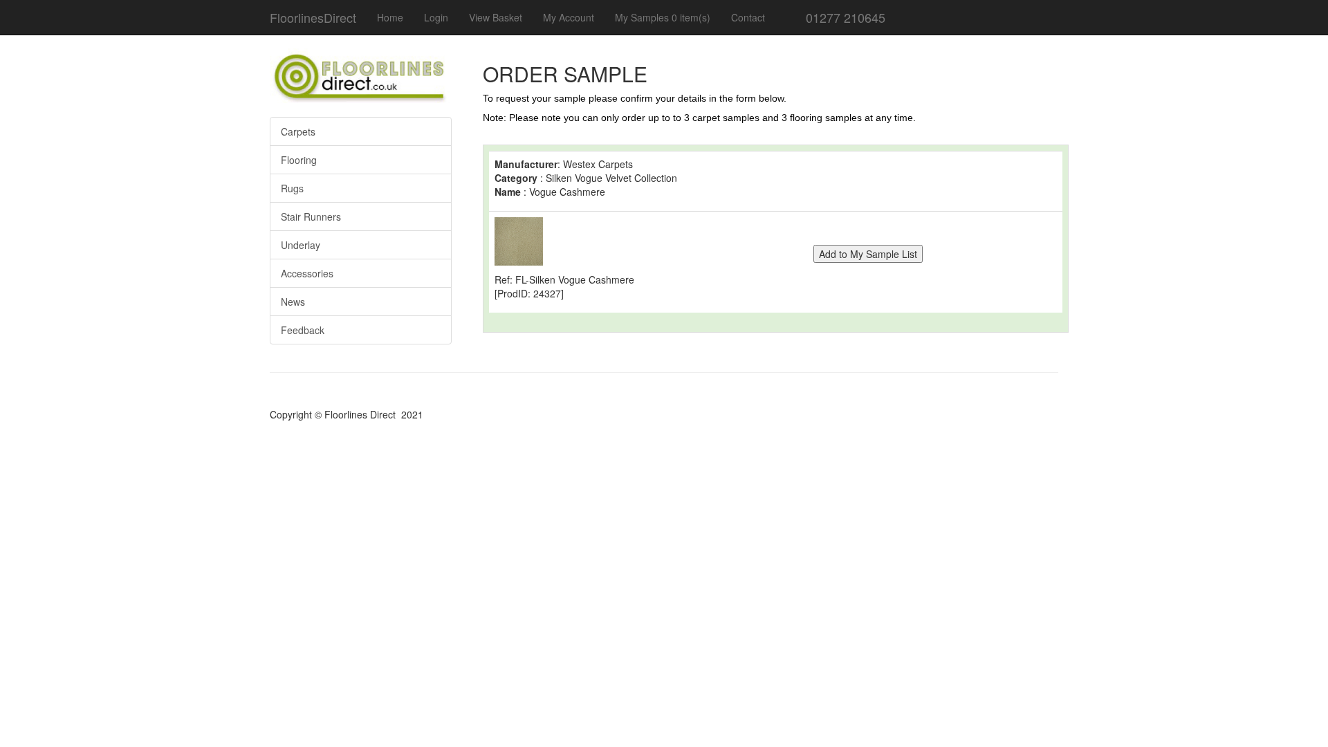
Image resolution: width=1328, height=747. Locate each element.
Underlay (300, 245)
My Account (568, 17)
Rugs (292, 188)
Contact (748, 17)
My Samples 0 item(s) (662, 17)
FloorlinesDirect (313, 17)
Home (390, 17)
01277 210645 (843, 17)
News (293, 301)
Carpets (298, 131)
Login (436, 17)
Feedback (302, 330)
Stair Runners (311, 216)
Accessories (307, 273)
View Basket (495, 17)
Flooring (299, 160)
